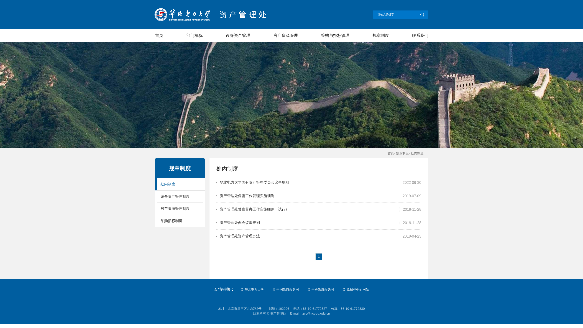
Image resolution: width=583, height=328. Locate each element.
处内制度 (168, 184)
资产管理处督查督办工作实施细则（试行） (254, 209)
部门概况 (194, 35)
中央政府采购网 (323, 289)
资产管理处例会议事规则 (240, 223)
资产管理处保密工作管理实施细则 (247, 196)
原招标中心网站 (358, 289)
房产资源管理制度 (175, 208)
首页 (159, 35)
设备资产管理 (237, 35)
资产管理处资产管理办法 (240, 236)
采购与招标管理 (335, 35)
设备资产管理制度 (175, 196)
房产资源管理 (285, 35)
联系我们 (420, 35)
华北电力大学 (254, 289)
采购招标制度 (171, 221)
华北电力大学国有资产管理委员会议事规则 (254, 182)
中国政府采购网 (287, 289)
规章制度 (380, 35)
